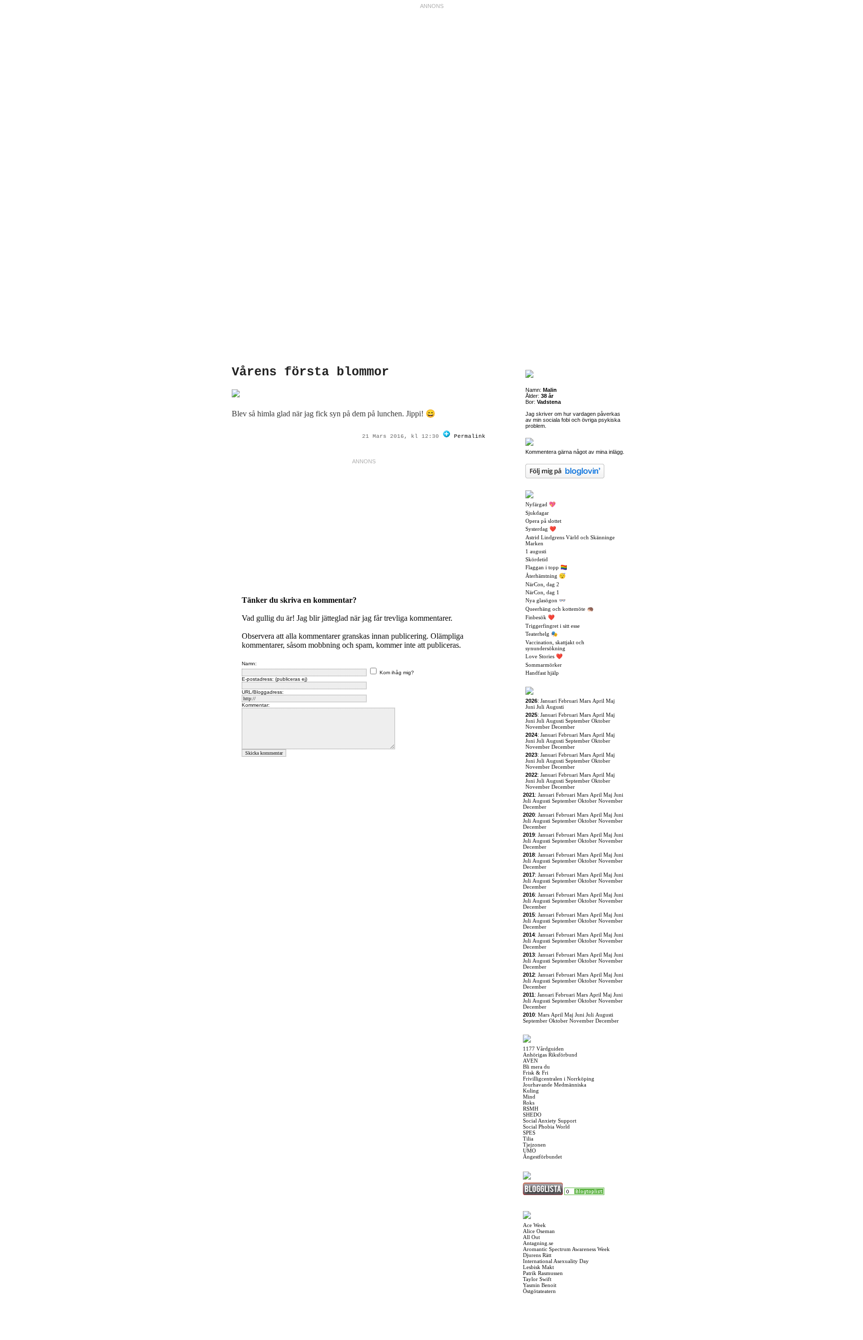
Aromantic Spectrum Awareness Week (566, 1249)
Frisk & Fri (535, 1073)
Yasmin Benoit (539, 1285)
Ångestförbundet (542, 1157)
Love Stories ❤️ (544, 656)
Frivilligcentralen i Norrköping (558, 1079)
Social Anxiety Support (549, 1121)
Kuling (531, 1091)
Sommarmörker (543, 665)
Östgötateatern (539, 1291)
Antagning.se (538, 1243)
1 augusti (535, 551)
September (577, 721)
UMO (529, 1151)
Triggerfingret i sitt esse (552, 626)
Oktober (600, 721)
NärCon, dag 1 (542, 592)
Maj (610, 701)
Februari (568, 701)
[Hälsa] (584, 1193)
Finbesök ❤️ (540, 617)
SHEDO (532, 1115)
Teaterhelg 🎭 (541, 634)
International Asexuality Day (556, 1261)
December (563, 727)
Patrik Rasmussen (543, 1273)
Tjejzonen (534, 1145)
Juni (530, 707)
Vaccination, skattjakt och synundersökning (554, 645)
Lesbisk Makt (538, 1267)
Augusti (555, 707)
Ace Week (534, 1225)
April (598, 701)
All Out (531, 1237)
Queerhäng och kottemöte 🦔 (559, 609)
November (537, 727)
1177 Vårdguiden (543, 1049)
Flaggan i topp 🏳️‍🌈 (546, 567)
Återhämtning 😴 (545, 576)
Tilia (528, 1139)
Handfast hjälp (542, 673)
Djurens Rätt (537, 1255)
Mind (529, 1097)
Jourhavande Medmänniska (554, 1085)
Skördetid (536, 559)
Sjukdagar (537, 513)
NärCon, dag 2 (542, 584)
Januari (548, 701)
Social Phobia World (546, 1127)
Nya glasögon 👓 (545, 600)
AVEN (530, 1061)
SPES (529, 1133)
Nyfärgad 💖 (540, 504)
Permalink (469, 436)
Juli (540, 707)
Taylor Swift (537, 1279)
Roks (528, 1103)
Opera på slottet (543, 521)
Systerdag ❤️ (540, 529)
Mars (585, 701)
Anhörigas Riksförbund (550, 1055)
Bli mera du (536, 1067)
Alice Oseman (539, 1231)
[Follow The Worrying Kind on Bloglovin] (446, 436)
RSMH (530, 1109)
